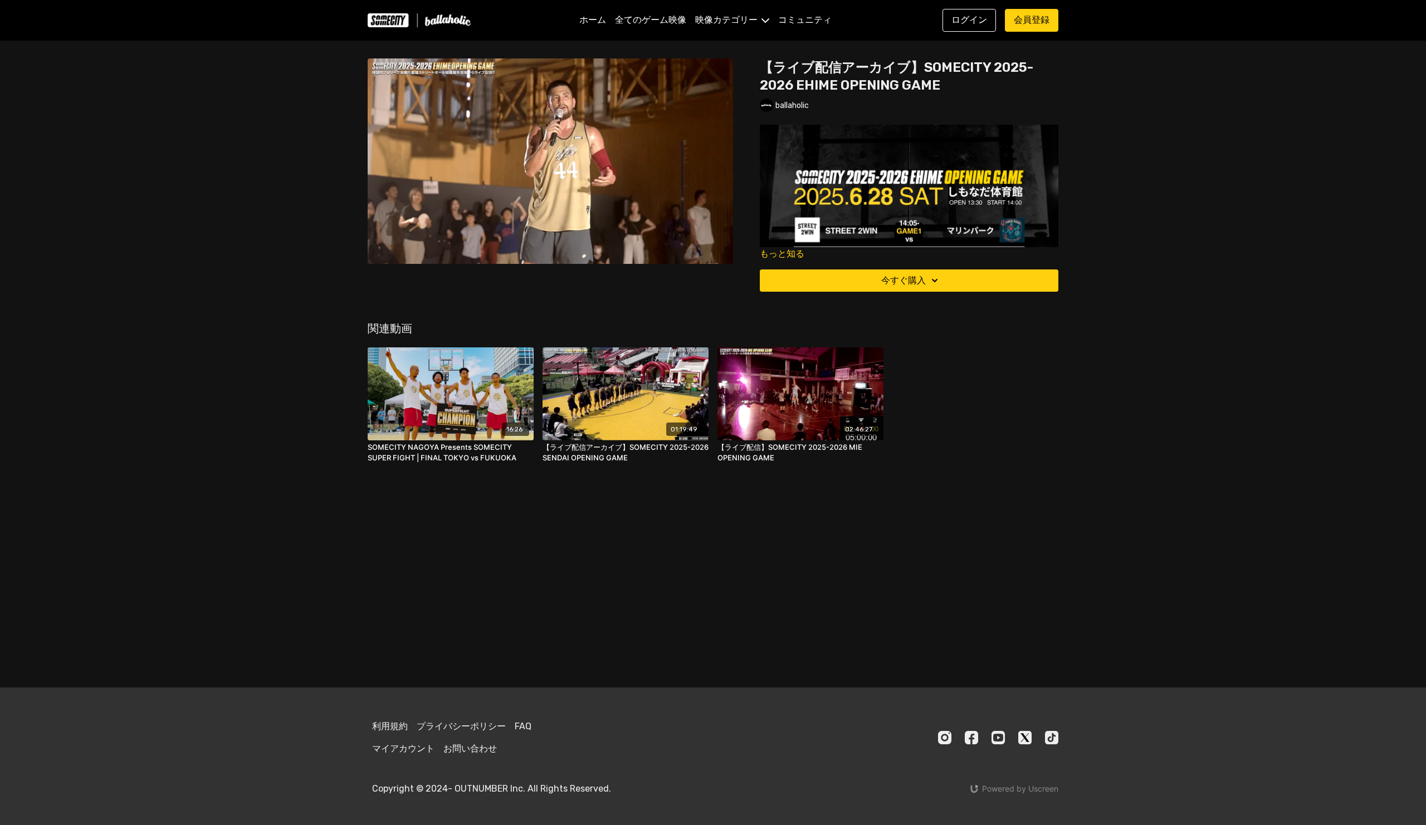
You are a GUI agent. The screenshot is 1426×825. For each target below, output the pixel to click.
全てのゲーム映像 (650, 19)
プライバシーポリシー (461, 726)
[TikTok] (1051, 737)
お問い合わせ (470, 748)
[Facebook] (971, 737)
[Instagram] (944, 737)
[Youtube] (998, 737)
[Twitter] (1025, 737)
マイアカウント (403, 748)
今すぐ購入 (903, 280)
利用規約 (390, 726)
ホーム (592, 19)
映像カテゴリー (727, 19)
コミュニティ (805, 19)
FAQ (523, 726)
